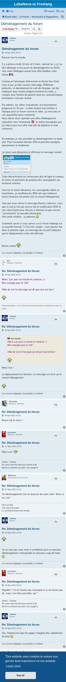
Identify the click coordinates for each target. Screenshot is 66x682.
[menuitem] (9, 11)
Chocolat (13, 401)
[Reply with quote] (55, 41)
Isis (8, 261)
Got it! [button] (21, 675)
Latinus (13, 38)
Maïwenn (12, 475)
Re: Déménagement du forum (20, 271)
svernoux (12, 432)
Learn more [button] (13, 665)
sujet (56, 64)
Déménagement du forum (22, 24)
